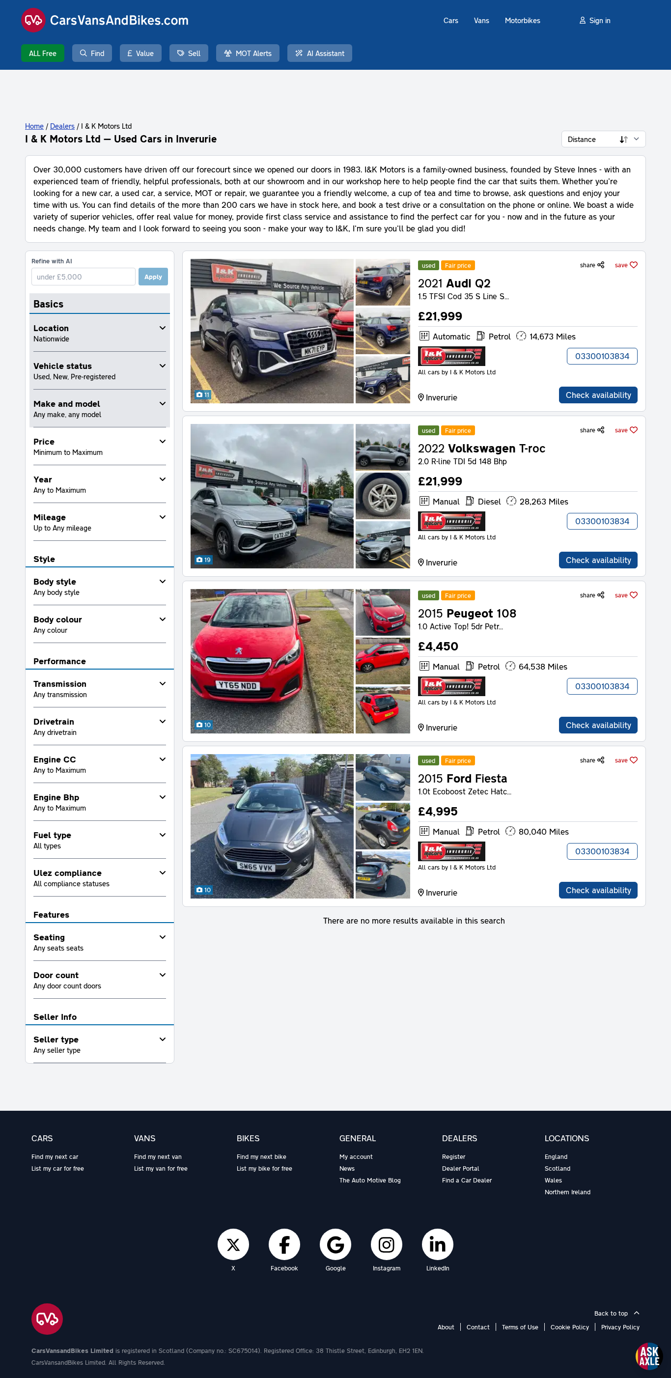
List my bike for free (264, 1168)
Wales (553, 1180)
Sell (194, 53)
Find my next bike (261, 1156)
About (446, 1327)
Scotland (557, 1168)
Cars (451, 20)
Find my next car (54, 1156)
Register (453, 1156)
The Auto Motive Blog (370, 1180)
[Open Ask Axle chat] (649, 1356)
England (556, 1156)
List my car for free (57, 1168)
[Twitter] (233, 1244)
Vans (481, 20)
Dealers (62, 126)
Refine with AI (51, 261)
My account (356, 1156)
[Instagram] (386, 1244)
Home (34, 126)
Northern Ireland (567, 1191)
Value (145, 53)
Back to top (612, 1313)
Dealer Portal (460, 1168)
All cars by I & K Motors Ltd (457, 372)
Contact (478, 1327)
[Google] (335, 1244)
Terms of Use (520, 1327)
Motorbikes (522, 20)
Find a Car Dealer (467, 1180)
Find (97, 53)
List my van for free (161, 1168)
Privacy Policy (620, 1327)
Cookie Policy (570, 1327)
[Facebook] (284, 1244)
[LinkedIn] (438, 1244)
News (347, 1168)
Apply (153, 276)
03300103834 (602, 356)
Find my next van (158, 1156)
